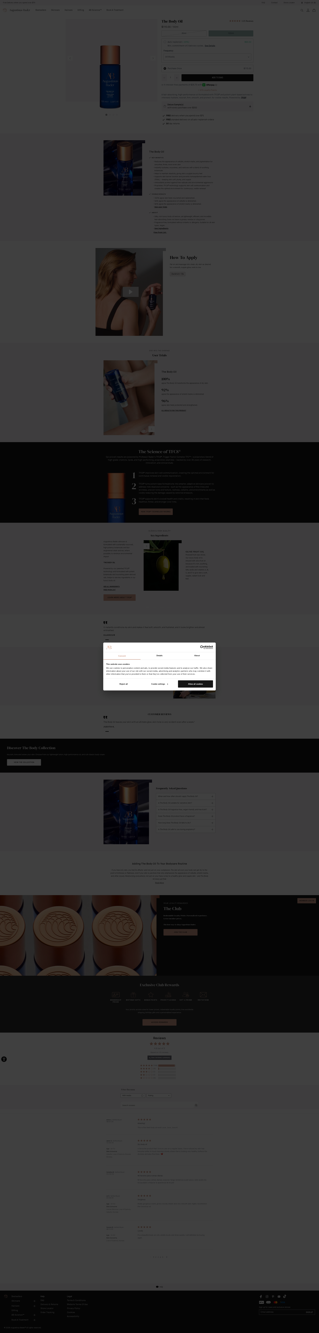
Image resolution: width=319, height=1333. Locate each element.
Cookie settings (158, 684)
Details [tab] (159, 655)
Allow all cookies (195, 684)
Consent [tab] (122, 656)
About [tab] (197, 655)
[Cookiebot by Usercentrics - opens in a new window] (202, 647)
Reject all (124, 684)
